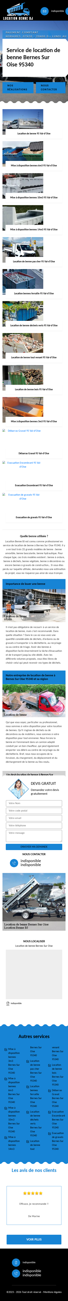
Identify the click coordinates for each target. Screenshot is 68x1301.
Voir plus (34, 1239)
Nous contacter (49, 87)
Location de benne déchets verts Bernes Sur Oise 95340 (36, 1124)
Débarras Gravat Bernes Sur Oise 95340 (58, 1098)
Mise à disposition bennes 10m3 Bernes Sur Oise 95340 (14, 1120)
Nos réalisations (17, 87)
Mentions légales (52, 1292)
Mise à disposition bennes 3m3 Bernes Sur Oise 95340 (14, 1061)
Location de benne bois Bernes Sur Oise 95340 (58, 1075)
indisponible (57, 11)
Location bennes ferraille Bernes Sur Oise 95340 (36, 1096)
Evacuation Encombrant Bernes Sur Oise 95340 (58, 1120)
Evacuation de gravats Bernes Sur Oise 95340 (58, 1141)
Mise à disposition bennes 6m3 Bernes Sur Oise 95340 (14, 1090)
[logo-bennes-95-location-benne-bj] (17, 11)
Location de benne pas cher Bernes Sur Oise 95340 (36, 1071)
